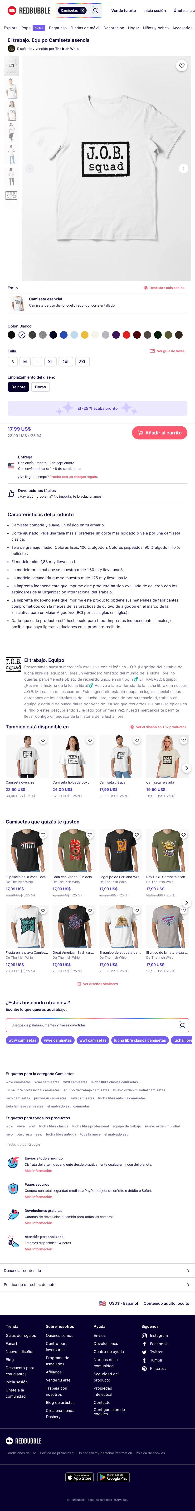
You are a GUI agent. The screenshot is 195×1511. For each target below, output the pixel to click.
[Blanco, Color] (22, 335)
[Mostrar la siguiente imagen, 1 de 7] (183, 168)
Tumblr (156, 1360)
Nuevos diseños (20, 1351)
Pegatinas (58, 27)
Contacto (102, 1402)
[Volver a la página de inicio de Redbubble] (29, 10)
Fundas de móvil (85, 27)
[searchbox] (97, 1025)
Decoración (113, 27)
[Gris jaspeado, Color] (43, 335)
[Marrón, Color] (179, 335)
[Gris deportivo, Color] (105, 335)
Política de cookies (150, 1453)
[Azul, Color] (64, 335)
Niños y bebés (156, 27)
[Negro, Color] (11, 335)
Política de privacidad (57, 1453)
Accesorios (182, 27)
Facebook (159, 1343)
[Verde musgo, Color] (168, 335)
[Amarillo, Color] (84, 335)
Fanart (11, 1343)
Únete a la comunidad (16, 1393)
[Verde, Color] (158, 335)
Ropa (32, 27)
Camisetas (64, 1073)
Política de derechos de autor (30, 1284)
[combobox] (79, 10)
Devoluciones (106, 1343)
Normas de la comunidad (106, 1362)
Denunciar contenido (22, 1270)
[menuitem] (11, 28)
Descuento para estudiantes (20, 1370)
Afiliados (54, 1372)
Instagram (159, 1335)
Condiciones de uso (21, 1453)
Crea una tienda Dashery (60, 1413)
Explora (11, 27)
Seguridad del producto (106, 1376)
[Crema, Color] (95, 335)
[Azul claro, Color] (74, 335)
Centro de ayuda (109, 1351)
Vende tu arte (58, 1380)
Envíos (100, 1335)
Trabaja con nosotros (56, 1391)
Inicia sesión (17, 1382)
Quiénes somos (59, 1335)
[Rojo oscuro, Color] (137, 335)
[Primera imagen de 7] (29, 168)
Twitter (156, 1351)
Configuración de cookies (109, 1411)
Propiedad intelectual (103, 1391)
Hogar (133, 27)
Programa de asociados (57, 1360)
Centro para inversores (57, 1346)
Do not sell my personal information (105, 1453)
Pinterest (158, 1368)
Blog (10, 1359)
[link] (22, 1040)
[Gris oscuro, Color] (147, 335)
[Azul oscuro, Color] (53, 335)
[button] (11, 66)
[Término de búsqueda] (95, 10)
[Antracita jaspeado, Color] (32, 335)
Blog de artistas (60, 1402)
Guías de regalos (21, 1335)
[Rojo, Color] (126, 335)
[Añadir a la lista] (181, 65)
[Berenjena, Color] (116, 335)
